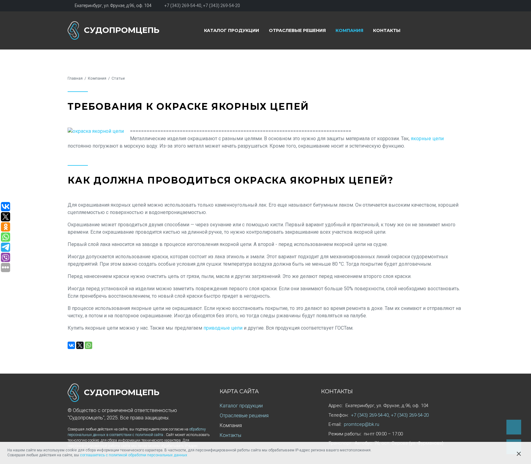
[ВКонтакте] (71, 345)
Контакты (386, 30)
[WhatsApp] (88, 345)
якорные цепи (427, 138)
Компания (349, 30)
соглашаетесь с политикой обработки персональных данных (133, 455)
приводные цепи (222, 328)
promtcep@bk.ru (361, 424)
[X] (80, 345)
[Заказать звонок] (513, 427)
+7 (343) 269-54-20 (221, 5)
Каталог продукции (231, 30)
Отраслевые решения (297, 30)
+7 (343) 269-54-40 (182, 5)
